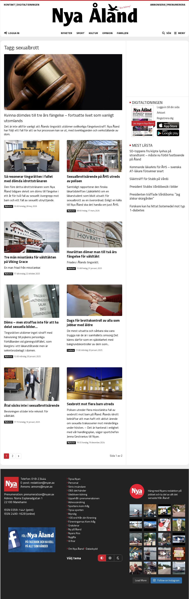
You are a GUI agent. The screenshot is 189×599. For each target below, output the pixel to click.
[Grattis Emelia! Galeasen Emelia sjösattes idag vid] (150, 553)
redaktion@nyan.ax (42, 482)
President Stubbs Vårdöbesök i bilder (154, 186)
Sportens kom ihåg (78, 506)
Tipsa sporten (76, 510)
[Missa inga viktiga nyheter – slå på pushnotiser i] (164, 525)
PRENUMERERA (176, 4)
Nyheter (8, 206)
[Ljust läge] (110, 558)
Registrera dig (165, 118)
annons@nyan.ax (41, 486)
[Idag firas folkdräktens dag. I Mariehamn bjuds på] (136, 539)
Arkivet (161, 112)
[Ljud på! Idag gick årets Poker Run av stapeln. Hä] (179, 568)
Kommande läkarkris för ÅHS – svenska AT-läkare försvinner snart (155, 169)
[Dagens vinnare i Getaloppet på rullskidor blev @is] (164, 568)
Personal (73, 483)
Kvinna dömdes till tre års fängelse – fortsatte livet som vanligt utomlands (59, 118)
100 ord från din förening (82, 518)
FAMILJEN (122, 33)
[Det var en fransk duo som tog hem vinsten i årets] (136, 525)
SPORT (80, 33)
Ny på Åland (74, 529)
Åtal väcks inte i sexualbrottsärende (31, 405)
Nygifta (72, 537)
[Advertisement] (157, 67)
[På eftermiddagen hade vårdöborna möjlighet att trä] (164, 510)
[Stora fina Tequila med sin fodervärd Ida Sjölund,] (179, 525)
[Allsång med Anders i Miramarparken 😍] (179, 539)
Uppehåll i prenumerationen (83, 498)
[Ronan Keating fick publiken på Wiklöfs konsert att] (164, 539)
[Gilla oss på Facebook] (32, 539)
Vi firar (71, 541)
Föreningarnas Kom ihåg (81, 521)
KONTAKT (9, 4)
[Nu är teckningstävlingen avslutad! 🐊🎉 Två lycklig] (179, 553)
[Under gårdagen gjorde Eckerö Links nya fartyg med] (150, 525)
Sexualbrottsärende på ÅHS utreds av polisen (93, 178)
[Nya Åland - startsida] (94, 27)
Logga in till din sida (168, 107)
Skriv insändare (77, 487)
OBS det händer (77, 490)
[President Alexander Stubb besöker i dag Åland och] (179, 510)
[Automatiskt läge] (102, 558)
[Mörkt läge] (118, 558)
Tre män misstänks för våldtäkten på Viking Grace (30, 259)
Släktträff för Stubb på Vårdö (149, 178)
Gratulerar (73, 525)
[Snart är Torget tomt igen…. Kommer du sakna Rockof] (150, 539)
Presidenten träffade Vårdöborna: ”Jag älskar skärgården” (155, 196)
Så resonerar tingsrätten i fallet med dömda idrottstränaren (28, 178)
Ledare (71, 350)
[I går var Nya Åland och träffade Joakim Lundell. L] (136, 568)
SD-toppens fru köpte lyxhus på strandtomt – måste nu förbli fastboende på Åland (157, 155)
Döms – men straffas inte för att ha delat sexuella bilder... (31, 324)
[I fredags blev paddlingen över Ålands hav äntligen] (136, 510)
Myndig (72, 514)
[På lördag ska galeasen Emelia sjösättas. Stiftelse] (150, 568)
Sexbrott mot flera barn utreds (90, 403)
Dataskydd (92, 549)
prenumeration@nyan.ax (39, 494)
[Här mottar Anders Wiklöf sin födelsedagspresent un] (136, 553)
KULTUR (93, 33)
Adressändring (76, 502)
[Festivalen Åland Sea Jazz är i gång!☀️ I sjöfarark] (150, 510)
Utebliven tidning (77, 494)
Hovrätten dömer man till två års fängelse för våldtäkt (92, 254)
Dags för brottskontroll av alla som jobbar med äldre (93, 322)
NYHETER (66, 33)
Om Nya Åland (76, 549)
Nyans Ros (74, 533)
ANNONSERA (157, 4)
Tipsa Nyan (74, 479)
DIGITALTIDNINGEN (28, 4)
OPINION (107, 33)
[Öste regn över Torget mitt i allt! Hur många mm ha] (164, 553)
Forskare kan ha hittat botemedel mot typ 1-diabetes (157, 208)
